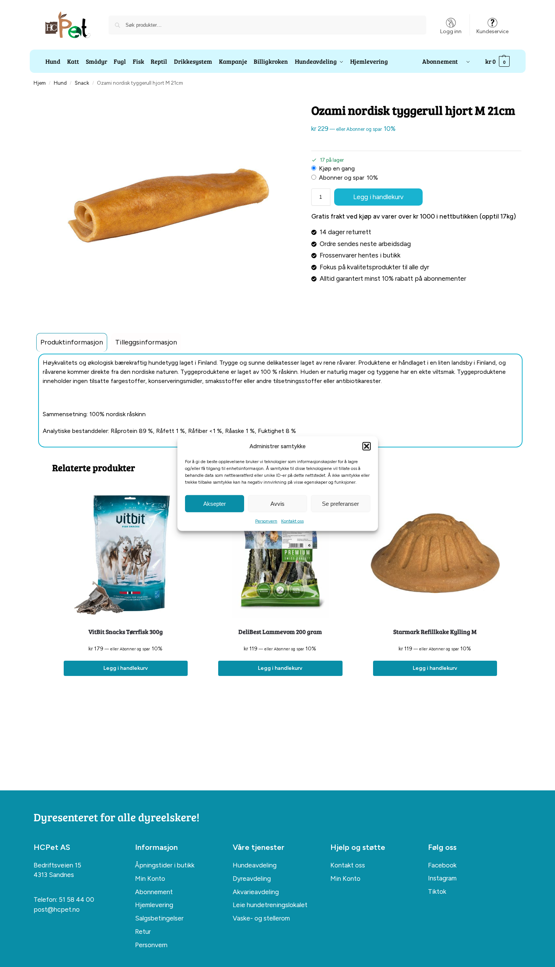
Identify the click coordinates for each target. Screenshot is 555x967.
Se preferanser (340, 503)
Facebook (442, 865)
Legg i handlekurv (378, 197)
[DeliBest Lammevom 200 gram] (280, 553)
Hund (60, 83)
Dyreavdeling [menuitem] (252, 878)
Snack (82, 83)
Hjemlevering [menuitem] (154, 905)
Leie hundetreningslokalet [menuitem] (270, 905)
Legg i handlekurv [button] (125, 668)
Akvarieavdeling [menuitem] (256, 892)
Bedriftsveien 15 (57, 865)
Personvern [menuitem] (151, 945)
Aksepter (214, 503)
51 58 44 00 (76, 899)
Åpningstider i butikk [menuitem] (165, 865)
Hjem (40, 83)
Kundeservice (492, 31)
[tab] (71, 342)
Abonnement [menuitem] (154, 892)
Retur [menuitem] (143, 931)
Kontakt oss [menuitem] (347, 865)
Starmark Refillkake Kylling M (434, 632)
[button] (366, 446)
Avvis (277, 503)
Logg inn (451, 31)
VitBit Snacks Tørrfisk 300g (125, 632)
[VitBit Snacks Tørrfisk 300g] (125, 553)
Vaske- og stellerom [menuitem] (261, 918)
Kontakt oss (292, 521)
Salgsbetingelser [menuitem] (159, 918)
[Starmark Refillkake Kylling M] (435, 553)
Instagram (442, 878)
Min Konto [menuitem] (150, 878)
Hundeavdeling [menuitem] (255, 865)
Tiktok (437, 891)
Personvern (266, 521)
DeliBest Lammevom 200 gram (280, 632)
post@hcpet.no (57, 909)
